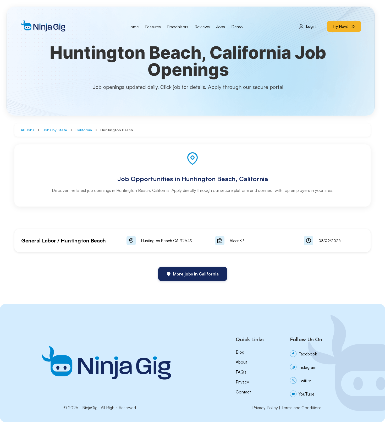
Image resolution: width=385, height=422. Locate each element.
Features (153, 26)
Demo (237, 26)
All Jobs (27, 130)
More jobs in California (196, 274)
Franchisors (177, 26)
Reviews (202, 26)
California (83, 130)
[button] (192, 240)
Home (133, 26)
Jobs (220, 26)
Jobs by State (55, 130)
